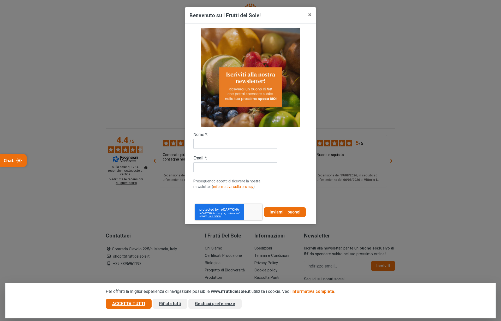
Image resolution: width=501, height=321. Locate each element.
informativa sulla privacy (233, 187)
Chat (9, 160)
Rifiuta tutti (170, 303)
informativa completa (312, 291)
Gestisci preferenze (215, 303)
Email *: (200, 158)
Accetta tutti (128, 303)
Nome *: (200, 134)
